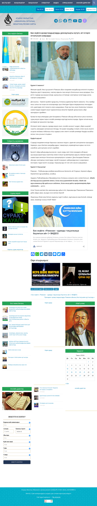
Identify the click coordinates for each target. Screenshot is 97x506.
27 (80, 376)
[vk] (80, 22)
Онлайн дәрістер (83, 3)
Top (92, 501)
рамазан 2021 (48, 289)
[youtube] (75, 22)
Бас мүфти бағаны (54, 39)
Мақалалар (33, 3)
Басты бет (6, 3)
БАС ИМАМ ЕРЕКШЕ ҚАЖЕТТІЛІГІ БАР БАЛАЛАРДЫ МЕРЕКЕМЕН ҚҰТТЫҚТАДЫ (19, 326)
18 (71, 372)
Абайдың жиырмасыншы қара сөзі (17, 364)
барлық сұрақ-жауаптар (15, 249)
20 (80, 372)
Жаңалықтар (19, 3)
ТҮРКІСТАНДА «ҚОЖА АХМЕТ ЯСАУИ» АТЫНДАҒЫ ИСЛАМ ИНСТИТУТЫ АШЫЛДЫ (18, 86)
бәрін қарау (15, 94)
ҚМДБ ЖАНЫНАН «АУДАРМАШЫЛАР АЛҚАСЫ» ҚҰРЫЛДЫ (17, 68)
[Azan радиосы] (85, 22)
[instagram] (70, 22)
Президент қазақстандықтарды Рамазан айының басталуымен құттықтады (69, 297)
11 (71, 369)
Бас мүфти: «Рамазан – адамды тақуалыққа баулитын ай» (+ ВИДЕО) (54, 295)
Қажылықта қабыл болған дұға (17, 165)
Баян (43, 39)
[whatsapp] (60, 22)
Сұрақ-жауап (67, 3)
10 (67, 369)
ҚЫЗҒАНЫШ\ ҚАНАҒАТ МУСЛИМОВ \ (50, 395)
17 (67, 372)
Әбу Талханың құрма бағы (16, 181)
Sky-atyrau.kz (56, 497)
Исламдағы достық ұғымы (47, 403)
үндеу (56, 289)
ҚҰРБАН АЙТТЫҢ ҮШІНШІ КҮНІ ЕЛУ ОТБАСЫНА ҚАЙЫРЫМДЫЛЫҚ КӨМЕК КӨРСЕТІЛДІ (19, 343)
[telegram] (56, 22)
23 (92, 372)
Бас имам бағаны (17, 303)
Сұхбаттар (45, 3)
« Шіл (67, 383)
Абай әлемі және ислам (14, 350)
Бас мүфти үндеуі (37, 289)
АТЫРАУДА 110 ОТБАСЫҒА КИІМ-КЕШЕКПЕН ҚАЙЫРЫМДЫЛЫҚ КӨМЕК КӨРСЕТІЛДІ (19, 309)
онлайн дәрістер (80, 388)
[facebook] (65, 22)
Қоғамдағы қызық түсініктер (15, 234)
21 (84, 372)
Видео (56, 3)
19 (76, 372)
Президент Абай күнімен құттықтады (18, 357)
